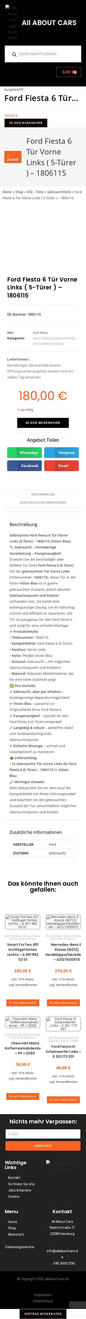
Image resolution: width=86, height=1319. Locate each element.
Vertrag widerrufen (43, 1314)
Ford (52, 844)
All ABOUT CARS (49, 22)
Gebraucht (57, 853)
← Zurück (13, 157)
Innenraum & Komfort (22, 1037)
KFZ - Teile (35, 192)
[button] (23, 70)
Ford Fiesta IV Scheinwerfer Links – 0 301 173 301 (63, 1051)
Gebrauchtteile (59, 192)
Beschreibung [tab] (43, 494)
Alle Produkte (42, 338)
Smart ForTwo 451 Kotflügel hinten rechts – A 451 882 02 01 (22, 952)
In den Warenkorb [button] (22, 1003)
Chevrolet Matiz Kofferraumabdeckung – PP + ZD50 (25, 1048)
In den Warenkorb (26, 123)
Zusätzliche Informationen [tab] (43, 502)
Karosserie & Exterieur (48, 343)
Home (7, 192)
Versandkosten (26, 985)
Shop (19, 192)
